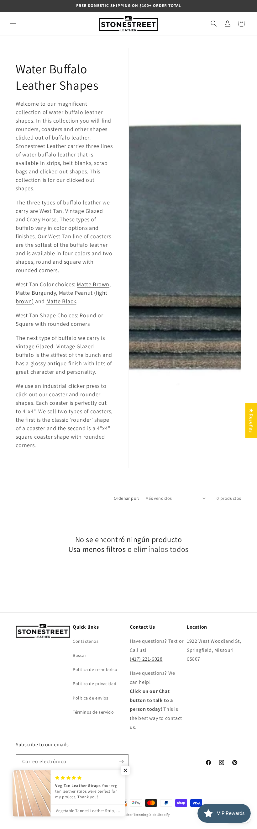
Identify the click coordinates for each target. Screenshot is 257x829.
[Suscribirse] (121, 761)
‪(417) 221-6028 (146, 659)
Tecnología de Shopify (152, 814)
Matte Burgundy (36, 292)
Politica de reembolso (95, 669)
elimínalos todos (161, 549)
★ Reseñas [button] (251, 420)
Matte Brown (93, 284)
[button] (13, 23)
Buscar (80, 655)
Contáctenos (86, 641)
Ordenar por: (126, 498)
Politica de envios (90, 698)
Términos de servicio (93, 712)
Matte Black (61, 301)
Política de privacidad (94, 683)
